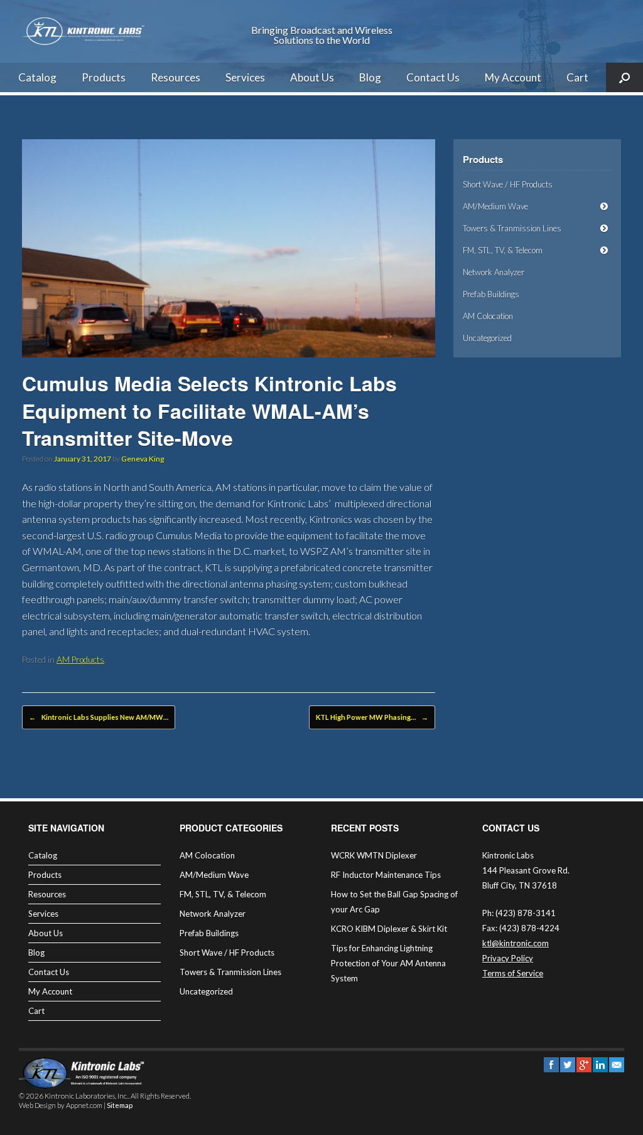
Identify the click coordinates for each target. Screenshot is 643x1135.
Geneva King (142, 458)
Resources (175, 77)
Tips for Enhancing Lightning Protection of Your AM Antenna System (388, 963)
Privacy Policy (507, 958)
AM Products (80, 660)
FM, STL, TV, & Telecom (503, 250)
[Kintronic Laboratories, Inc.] (85, 31)
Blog (370, 77)
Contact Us (433, 77)
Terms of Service (512, 973)
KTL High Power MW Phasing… (372, 717)
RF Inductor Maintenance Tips (386, 875)
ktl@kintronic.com (515, 943)
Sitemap (119, 1105)
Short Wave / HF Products (508, 184)
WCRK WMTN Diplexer (374, 855)
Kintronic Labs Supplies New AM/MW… (98, 717)
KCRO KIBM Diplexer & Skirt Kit (389, 929)
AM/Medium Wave (495, 206)
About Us (312, 77)
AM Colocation (488, 316)
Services (245, 77)
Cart (577, 77)
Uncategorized (487, 338)
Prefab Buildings (491, 294)
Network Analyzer (493, 272)
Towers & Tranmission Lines (512, 228)
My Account (513, 77)
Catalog (37, 77)
